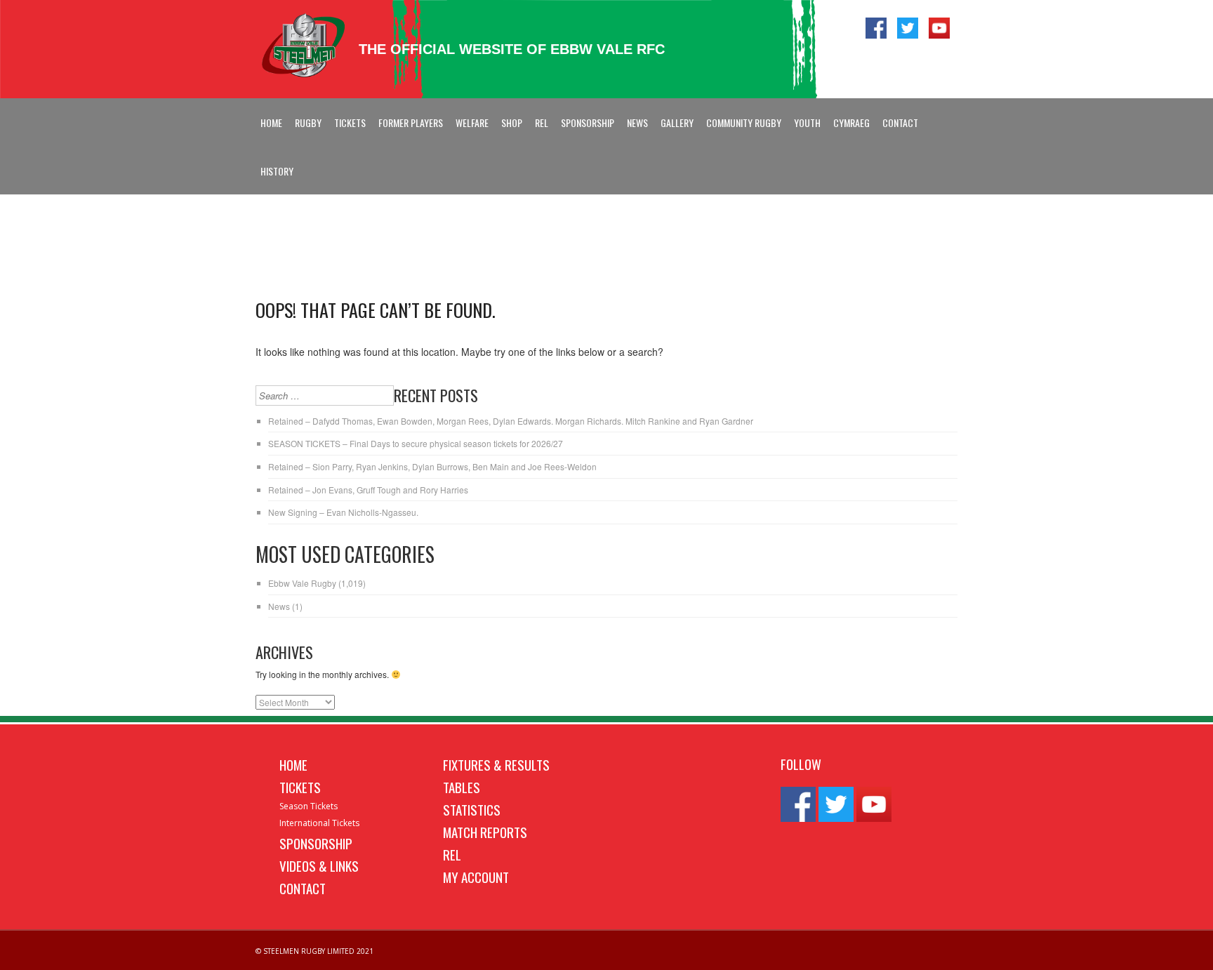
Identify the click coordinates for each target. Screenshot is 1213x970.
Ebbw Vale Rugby (302, 583)
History (276, 171)
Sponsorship (587, 122)
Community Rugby (743, 122)
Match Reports (485, 831)
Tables (461, 786)
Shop (511, 122)
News (637, 122)
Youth (807, 122)
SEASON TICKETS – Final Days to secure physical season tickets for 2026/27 (415, 443)
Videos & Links (319, 865)
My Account (476, 876)
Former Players (410, 122)
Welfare (472, 122)
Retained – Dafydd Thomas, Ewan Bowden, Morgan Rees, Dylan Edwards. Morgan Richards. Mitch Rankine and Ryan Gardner (510, 421)
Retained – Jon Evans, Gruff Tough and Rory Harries (368, 490)
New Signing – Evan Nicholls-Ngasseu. (343, 512)
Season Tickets (308, 806)
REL (541, 122)
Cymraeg (851, 122)
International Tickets (319, 823)
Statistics (472, 809)
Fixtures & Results (496, 764)
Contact (900, 122)
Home (271, 122)
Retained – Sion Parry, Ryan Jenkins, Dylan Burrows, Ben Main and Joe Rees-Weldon (432, 466)
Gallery (677, 122)
